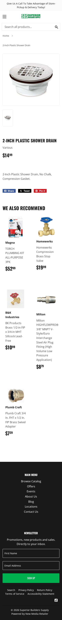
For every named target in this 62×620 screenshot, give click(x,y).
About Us (31, 496)
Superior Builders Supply (34, 610)
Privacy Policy (26, 590)
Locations (31, 506)
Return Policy (44, 590)
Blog (31, 501)
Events (31, 491)
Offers (31, 486)
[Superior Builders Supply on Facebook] (56, 600)
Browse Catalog (31, 481)
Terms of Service (14, 593)
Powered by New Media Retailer (29, 613)
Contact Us (31, 512)
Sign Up (31, 578)
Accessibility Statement (41, 593)
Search (11, 590)
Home (6, 35)
